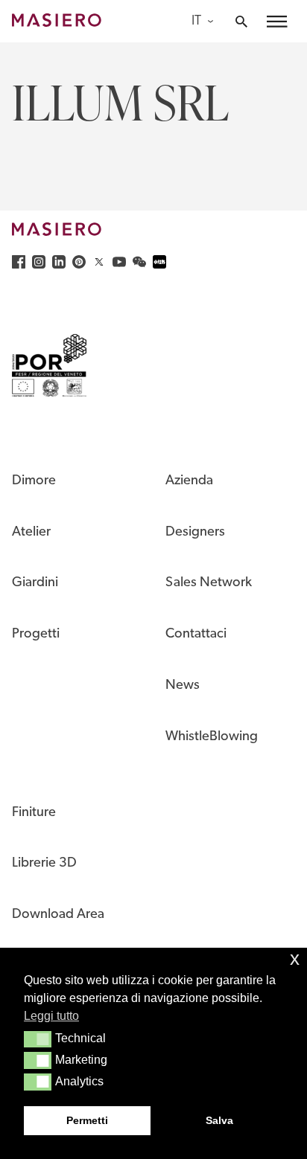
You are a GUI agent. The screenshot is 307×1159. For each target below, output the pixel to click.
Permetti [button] (87, 1120)
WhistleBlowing (211, 737)
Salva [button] (219, 1120)
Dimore (34, 481)
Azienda (189, 481)
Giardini (35, 583)
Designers (195, 532)
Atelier (31, 532)
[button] (37, 1039)
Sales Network (208, 583)
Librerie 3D (44, 863)
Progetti (36, 634)
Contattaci (196, 634)
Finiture (34, 813)
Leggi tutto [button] (51, 1015)
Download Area (58, 915)
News (182, 685)
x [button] (295, 958)
